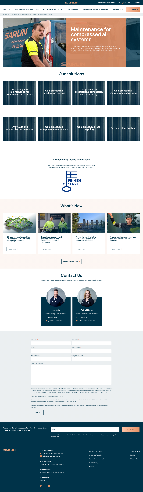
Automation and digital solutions (26, 9)
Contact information (95, 451)
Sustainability (93, 463)
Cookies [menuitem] (132, 455)
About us (6, 9)
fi (125, 2)
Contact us (132, 9)
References (117, 9)
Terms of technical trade (96, 459)
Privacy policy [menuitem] (134, 459)
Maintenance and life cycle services (95, 9)
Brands (91, 466)
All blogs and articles (70, 261)
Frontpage (6, 15)
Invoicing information (95, 455)
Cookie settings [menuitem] (135, 451)
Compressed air (72, 9)
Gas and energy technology (52, 9)
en (129, 2)
